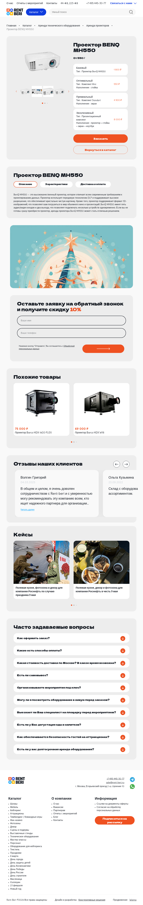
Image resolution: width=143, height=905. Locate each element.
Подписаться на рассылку (115, 820)
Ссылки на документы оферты (112, 803)
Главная (11, 25)
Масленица (16, 879)
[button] (16, 91)
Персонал (15, 843)
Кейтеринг (15, 810)
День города (16, 859)
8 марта (14, 856)
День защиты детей (20, 862)
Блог (55, 816)
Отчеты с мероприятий (30, 3)
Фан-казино (16, 820)
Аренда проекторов (97, 25)
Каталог (27, 25)
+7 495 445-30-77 (96, 3)
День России (16, 872)
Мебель (14, 807)
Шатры (13, 803)
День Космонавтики (20, 865)
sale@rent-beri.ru (115, 782)
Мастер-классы (18, 839)
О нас (10, 3)
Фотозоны (15, 823)
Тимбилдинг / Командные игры (26, 816)
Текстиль (14, 849)
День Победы (17, 869)
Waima (132, 899)
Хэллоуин (15, 882)
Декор (13, 826)
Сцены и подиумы (19, 829)
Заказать (100, 138)
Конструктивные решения (91, 899)
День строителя (18, 875)
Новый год (15, 888)
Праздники (15, 852)
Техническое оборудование (24, 836)
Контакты (51, 3)
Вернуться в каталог (100, 150)
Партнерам (59, 810)
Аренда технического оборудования (59, 25)
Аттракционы (17, 813)
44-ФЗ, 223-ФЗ (69, 3)
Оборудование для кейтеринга (26, 846)
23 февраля (16, 885)
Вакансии (58, 807)
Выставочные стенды (21, 833)
